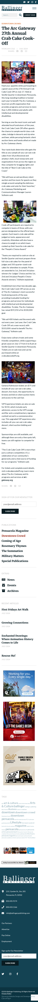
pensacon (19, 837)
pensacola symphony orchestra (9, 837)
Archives (13, 591)
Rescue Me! (8, 655)
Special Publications (15, 561)
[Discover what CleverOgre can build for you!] (19, 862)
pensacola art (23, 829)
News (11, 579)
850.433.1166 (11, 907)
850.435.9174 (11, 901)
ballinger (19, 806)
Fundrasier (31, 819)
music (28, 826)
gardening (4, 823)
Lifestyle (15, 822)
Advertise (5, 929)
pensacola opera (20, 835)
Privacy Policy (6, 993)
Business (12, 809)
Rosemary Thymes (14, 546)
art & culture (11, 803)
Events (11, 585)
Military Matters (13, 556)
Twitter (3, 974)
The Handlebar (31, 837)
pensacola (12, 829)
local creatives (11, 826)
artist (19, 803)
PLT (26, 837)
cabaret (19, 809)
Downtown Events (6, 816)
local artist (4, 826)
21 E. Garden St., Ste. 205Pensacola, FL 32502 (16, 893)
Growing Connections (15, 622)
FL (27, 819)
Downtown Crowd (11, 23)
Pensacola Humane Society (13, 834)
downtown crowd (25, 812)
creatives (24, 809)
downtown (8, 812)
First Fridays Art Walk (15, 609)
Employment (7, 941)
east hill (16, 819)
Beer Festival (5, 809)
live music (25, 823)
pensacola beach (11, 832)
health (8, 823)
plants (23, 837)
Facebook (17, 974)
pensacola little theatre (27, 834)
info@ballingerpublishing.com (18, 913)
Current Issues (30, 15)
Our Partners (7, 923)
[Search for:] (10, 15)
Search (20, 15)
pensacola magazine (9, 836)
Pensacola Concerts (22, 832)
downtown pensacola (13, 817)
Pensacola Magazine (15, 530)
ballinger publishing (30, 807)
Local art (31, 823)
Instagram (10, 974)
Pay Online (6, 935)
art (2, 803)
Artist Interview (25, 803)
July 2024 (23, 49)
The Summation (12, 551)
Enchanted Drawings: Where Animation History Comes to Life (17, 639)
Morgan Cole (8, 49)
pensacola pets (28, 836)
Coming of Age (11, 541)
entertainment (22, 819)
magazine (20, 825)
